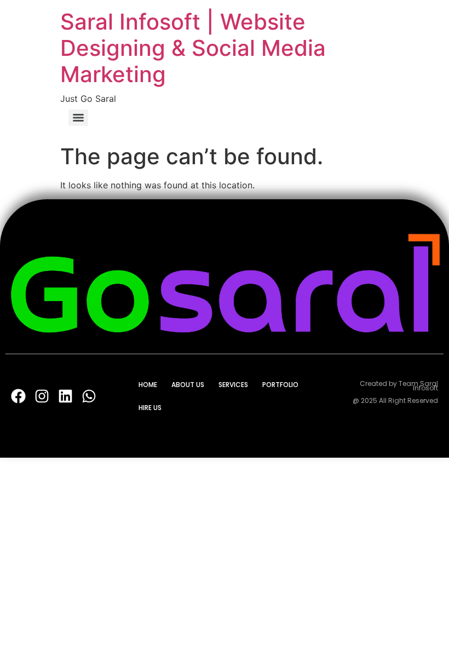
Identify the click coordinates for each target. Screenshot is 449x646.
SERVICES (233, 384)
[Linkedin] (65, 396)
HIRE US (150, 407)
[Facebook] (18, 396)
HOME (148, 384)
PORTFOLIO (280, 384)
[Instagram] (41, 396)
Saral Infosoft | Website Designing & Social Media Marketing (193, 48)
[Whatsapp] (89, 396)
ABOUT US (187, 384)
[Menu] (78, 117)
